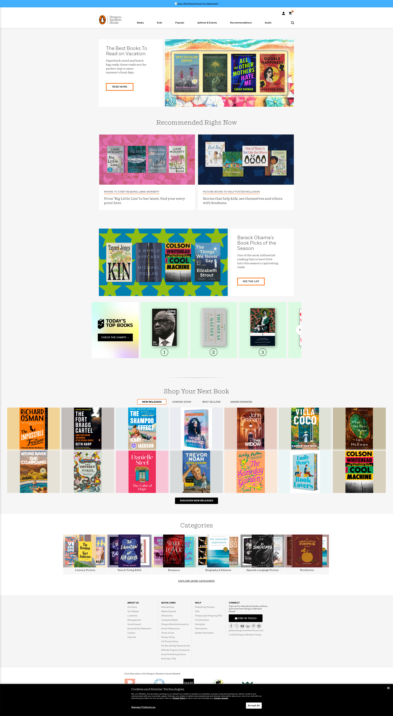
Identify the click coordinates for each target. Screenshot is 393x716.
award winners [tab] (241, 402)
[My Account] (283, 12)
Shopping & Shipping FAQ (208, 615)
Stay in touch (247, 618)
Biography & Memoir (218, 570)
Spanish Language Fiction (262, 570)
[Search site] (292, 22)
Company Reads (169, 620)
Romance (174, 570)
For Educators (202, 620)
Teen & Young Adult (129, 570)
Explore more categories (196, 581)
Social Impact (134, 624)
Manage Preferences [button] (143, 707)
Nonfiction (307, 570)
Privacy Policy (168, 637)
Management (134, 620)
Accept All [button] (254, 705)
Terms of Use (167, 632)
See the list (251, 281)
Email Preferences (170, 628)
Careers (131, 632)
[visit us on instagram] (259, 626)
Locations (132, 615)
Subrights (200, 624)
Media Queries (168, 611)
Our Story (132, 607)
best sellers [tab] (211, 402)
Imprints (131, 637)
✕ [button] (388, 688)
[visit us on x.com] (236, 626)
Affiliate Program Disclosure (175, 650)
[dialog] (196, 700)
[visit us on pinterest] (253, 626)
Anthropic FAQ (168, 658)
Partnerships (167, 607)
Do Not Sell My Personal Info (175, 645)
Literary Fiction (85, 570)
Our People (133, 611)
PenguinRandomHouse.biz (175, 624)
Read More (119, 86)
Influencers (167, 615)
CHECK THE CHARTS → (115, 337)
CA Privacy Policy (169, 641)
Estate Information (204, 632)
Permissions (201, 628)
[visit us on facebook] (231, 626)
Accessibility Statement (139, 628)
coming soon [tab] (181, 402)
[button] (140, 22)
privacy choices (221, 698)
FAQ (197, 611)
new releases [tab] (152, 402)
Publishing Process (204, 607)
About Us (133, 602)
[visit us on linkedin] (247, 626)
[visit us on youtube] (242, 626)
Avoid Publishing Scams (173, 654)
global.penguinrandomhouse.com (246, 630)
